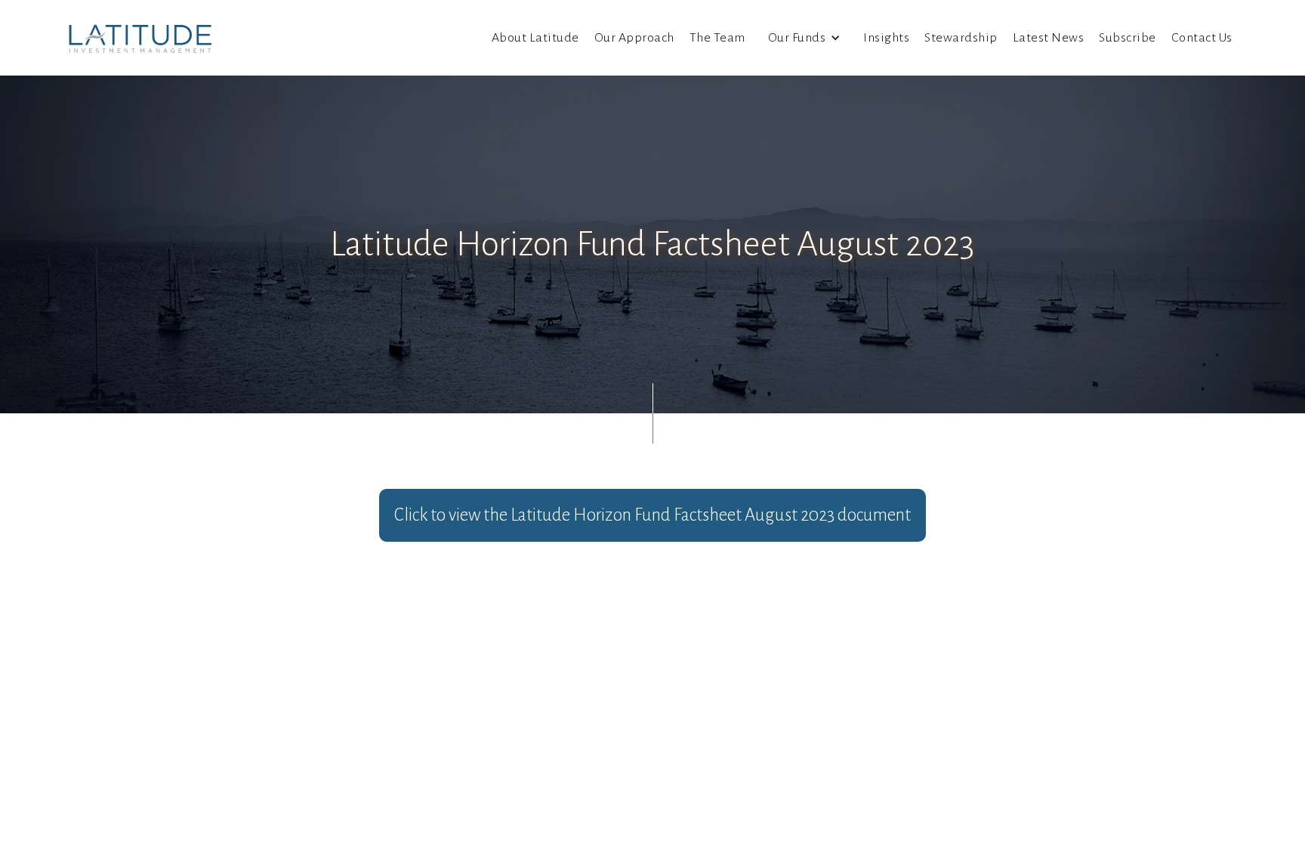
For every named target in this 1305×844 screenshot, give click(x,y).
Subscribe (1127, 38)
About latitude (535, 38)
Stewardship (961, 38)
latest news (1048, 38)
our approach (634, 38)
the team (717, 38)
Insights (886, 38)
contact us (1201, 38)
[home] (140, 38)
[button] (804, 37)
